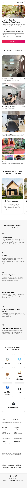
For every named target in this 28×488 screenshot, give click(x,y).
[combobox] (13, 31)
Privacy (5, 480)
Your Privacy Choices (18, 480)
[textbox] (7, 37)
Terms (10, 480)
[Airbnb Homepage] (3, 2)
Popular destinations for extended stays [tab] (12, 422)
